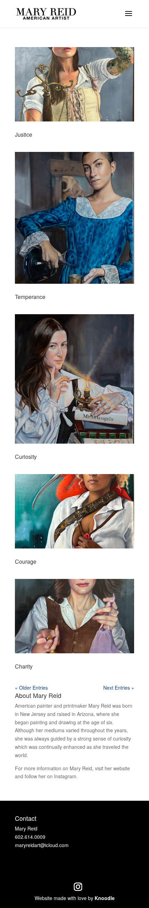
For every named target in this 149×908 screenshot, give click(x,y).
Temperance (30, 297)
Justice (23, 134)
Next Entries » (118, 687)
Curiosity (26, 457)
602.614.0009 (30, 836)
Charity (24, 666)
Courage (25, 561)
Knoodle (105, 898)
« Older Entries (31, 687)
